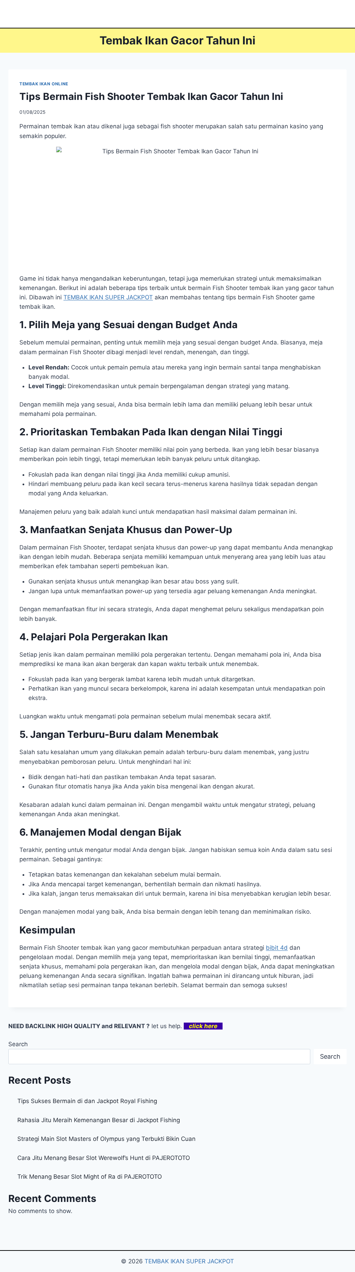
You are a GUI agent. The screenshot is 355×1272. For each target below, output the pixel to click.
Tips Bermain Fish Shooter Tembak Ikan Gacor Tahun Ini (151, 96)
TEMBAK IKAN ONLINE (43, 83)
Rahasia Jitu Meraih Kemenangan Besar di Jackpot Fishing (98, 1120)
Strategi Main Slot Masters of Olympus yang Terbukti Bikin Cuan (106, 1138)
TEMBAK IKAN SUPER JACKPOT (189, 1261)
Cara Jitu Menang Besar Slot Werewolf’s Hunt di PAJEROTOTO (103, 1157)
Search (18, 1044)
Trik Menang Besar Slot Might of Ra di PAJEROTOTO (89, 1176)
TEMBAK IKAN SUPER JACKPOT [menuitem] (108, 297)
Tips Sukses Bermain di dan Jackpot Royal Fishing (87, 1101)
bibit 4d (277, 947)
